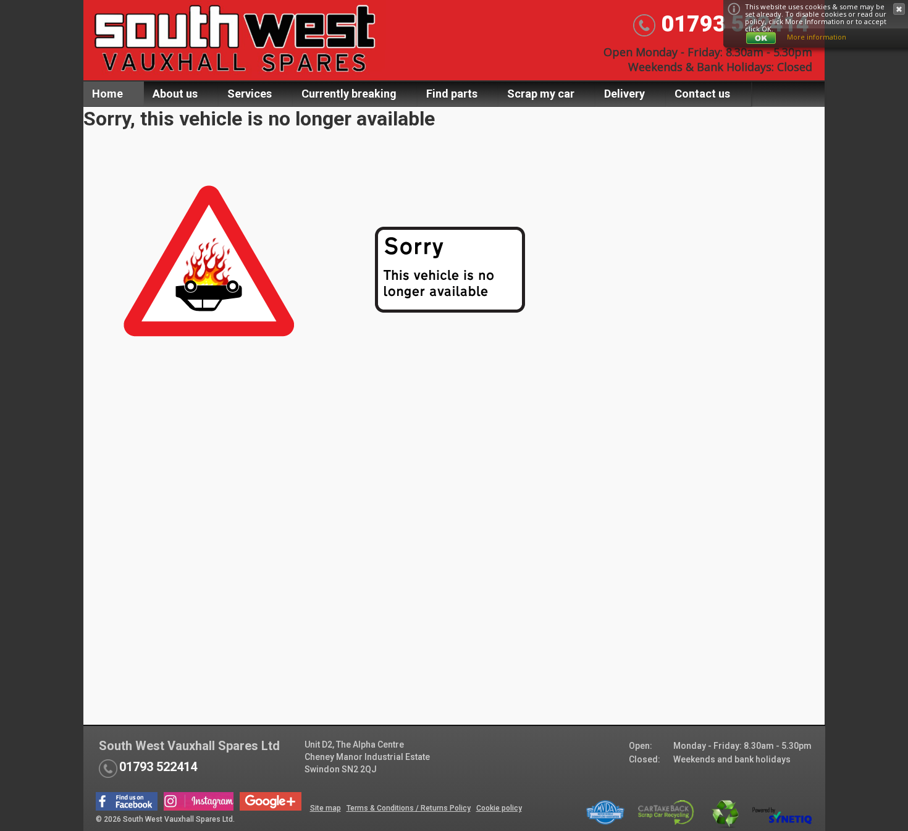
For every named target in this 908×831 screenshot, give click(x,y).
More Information (814, 21)
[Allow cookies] (761, 38)
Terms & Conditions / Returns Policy (409, 808)
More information (816, 36)
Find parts (451, 93)
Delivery (624, 93)
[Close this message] (899, 9)
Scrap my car (540, 93)
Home (107, 93)
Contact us (702, 93)
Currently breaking (349, 93)
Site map (325, 808)
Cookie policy (499, 808)
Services (249, 93)
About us (175, 93)
